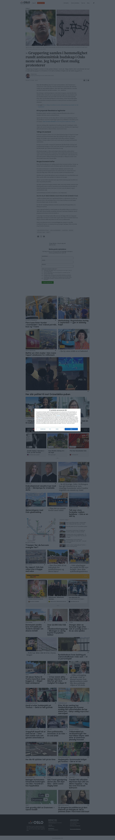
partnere (58, 415)
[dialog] (57, 420)
